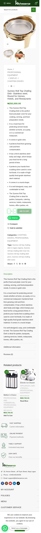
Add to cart (24, 211)
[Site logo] (23, 3)
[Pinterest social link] (19, 263)
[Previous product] (8, 86)
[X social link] (17, 263)
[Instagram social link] (6, 483)
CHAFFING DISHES (15, 81)
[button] (5, 528)
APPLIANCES (25, 386)
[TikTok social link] (18, 483)
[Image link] (9, 465)
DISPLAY (13, 78)
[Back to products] (11, 86)
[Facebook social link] (14, 263)
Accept (20, 529)
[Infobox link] (20, 425)
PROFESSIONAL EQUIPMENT (14, 73)
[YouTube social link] (10, 483)
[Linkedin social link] (22, 263)
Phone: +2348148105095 (12, 475)
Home (9, 69)
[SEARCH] (33, 9)
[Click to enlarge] (7, 44)
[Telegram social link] (25, 263)
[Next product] (14, 86)
